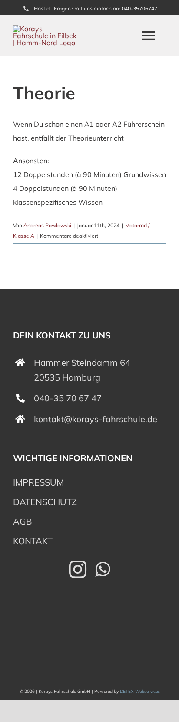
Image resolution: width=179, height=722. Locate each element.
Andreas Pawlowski (47, 225)
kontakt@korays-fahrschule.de (95, 419)
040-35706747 (139, 8)
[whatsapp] (102, 569)
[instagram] (77, 569)
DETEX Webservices (140, 691)
